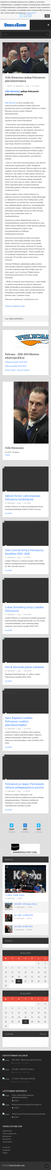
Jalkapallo (18, 1072)
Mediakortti (6, 1136)
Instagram (6, 1150)
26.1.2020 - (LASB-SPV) (23, 915)
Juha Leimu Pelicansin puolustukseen (28, 1114)
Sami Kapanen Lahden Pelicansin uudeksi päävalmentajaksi (19, 721)
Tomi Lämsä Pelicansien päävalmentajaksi (23, 1096)
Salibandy (11, 898)
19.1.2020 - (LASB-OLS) (23, 926)
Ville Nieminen (12, 91)
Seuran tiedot (10, 370)
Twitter (5, 1153)
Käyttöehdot (7, 1131)
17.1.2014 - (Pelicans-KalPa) (23, 1078)
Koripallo (17, 1063)
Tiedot (7, 455)
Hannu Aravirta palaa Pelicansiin (26, 1104)
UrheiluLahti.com (17, 1165)
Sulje (47, 16)
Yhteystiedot (7, 1142)
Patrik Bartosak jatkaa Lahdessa (24, 667)
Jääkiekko (20, 907)
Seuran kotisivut (23, 370)
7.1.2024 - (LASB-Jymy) (14, 895)
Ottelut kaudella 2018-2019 (15, 366)
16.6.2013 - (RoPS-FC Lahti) (23, 1069)
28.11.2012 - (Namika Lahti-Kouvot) (26, 1060)
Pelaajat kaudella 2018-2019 (16, 362)
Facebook (6, 1147)
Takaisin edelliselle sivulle (15, 306)
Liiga (27, 86)
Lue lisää (8, 513)
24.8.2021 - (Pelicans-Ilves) (25, 904)
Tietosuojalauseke (9, 1134)
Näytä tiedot (31, 13)
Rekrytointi (6, 1139)
